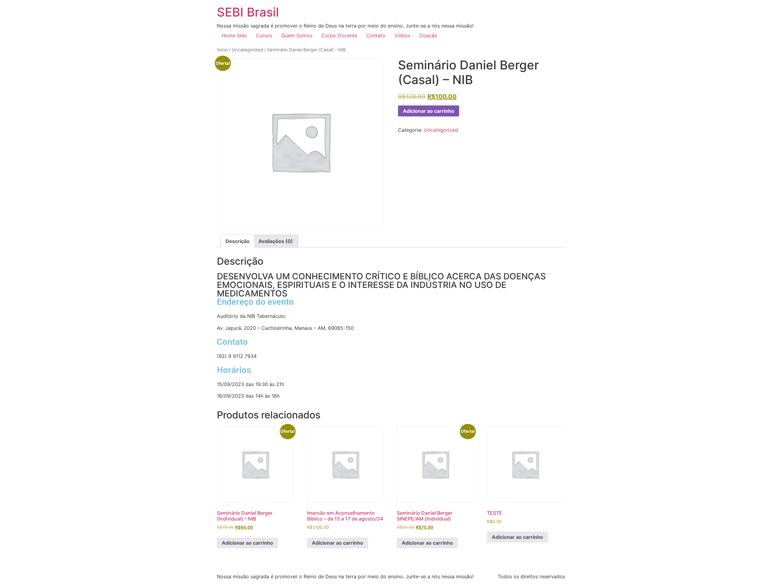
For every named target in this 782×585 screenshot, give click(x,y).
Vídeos (402, 35)
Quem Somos (296, 35)
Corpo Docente (339, 35)
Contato (375, 35)
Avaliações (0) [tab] (275, 241)
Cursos (264, 35)
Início (222, 50)
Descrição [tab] (237, 241)
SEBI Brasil (248, 12)
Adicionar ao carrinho (428, 111)
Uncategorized (247, 50)
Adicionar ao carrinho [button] (247, 543)
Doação (428, 35)
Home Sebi (234, 35)
